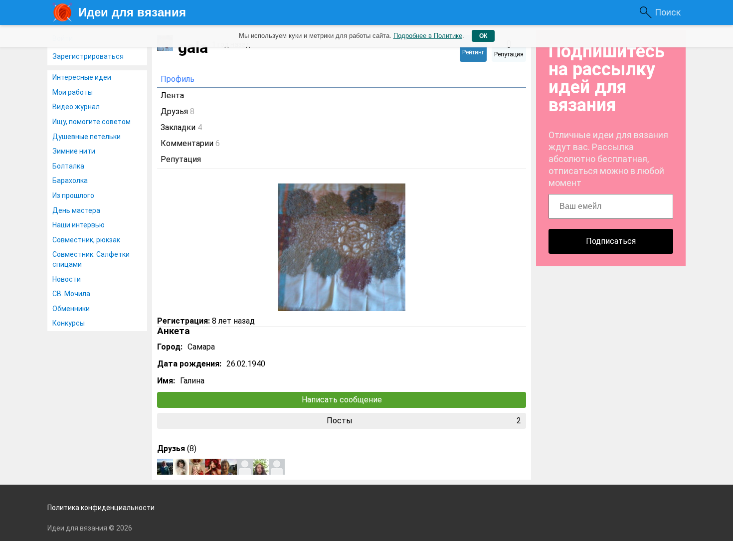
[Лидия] (245, 467)
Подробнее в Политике (427, 35)
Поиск (668, 12)
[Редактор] (197, 467)
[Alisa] (277, 467)
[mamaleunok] (165, 467)
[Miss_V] (213, 467)
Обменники (71, 309)
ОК (483, 35)
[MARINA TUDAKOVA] (261, 467)
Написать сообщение (342, 399)
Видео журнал (76, 107)
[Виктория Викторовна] (181, 467)
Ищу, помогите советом (91, 122)
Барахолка (70, 180)
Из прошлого (73, 195)
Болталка (68, 166)
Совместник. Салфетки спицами (91, 259)
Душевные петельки (86, 137)
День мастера (76, 210)
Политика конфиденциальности (101, 508)
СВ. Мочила (71, 294)
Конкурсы (68, 323)
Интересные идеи (81, 77)
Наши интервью (78, 225)
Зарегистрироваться (88, 56)
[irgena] (229, 467)
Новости (66, 279)
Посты (424, 420)
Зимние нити (73, 151)
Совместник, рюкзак (86, 240)
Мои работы (72, 92)
